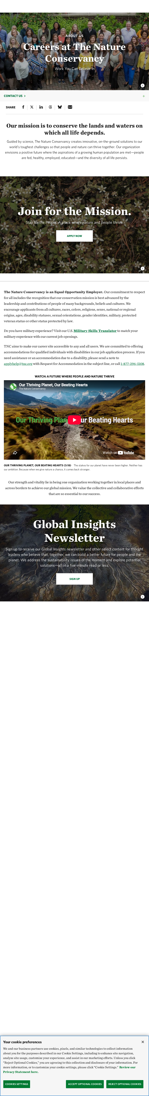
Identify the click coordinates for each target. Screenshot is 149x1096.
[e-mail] (70, 107)
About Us (75, 36)
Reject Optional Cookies (124, 1084)
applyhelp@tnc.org (18, 364)
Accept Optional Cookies (85, 1084)
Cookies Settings (16, 1084)
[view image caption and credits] (142, 84)
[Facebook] (23, 107)
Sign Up (74, 578)
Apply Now (74, 236)
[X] (31, 107)
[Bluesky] (60, 107)
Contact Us (13, 96)
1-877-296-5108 (132, 364)
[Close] (143, 1042)
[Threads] (50, 107)
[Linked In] (41, 107)
